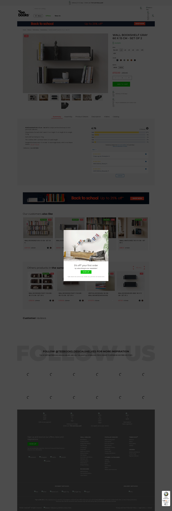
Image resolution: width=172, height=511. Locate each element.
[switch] (166, 504)
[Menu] (169, 492)
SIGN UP (86, 272)
